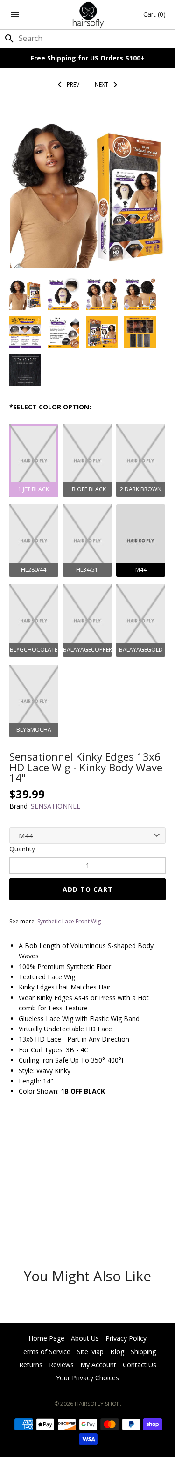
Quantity (22, 848)
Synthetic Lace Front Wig (69, 921)
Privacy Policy (126, 1338)
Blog (117, 1351)
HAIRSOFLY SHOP (97, 1404)
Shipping (143, 1351)
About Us (85, 1338)
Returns (30, 1364)
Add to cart (88, 889)
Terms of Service (44, 1351)
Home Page (46, 1338)
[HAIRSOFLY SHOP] (87, 14)
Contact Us (139, 1364)
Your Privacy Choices (87, 1377)
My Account (98, 1364)
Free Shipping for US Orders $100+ (88, 57)
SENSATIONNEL (55, 806)
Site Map (90, 1351)
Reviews (61, 1364)
